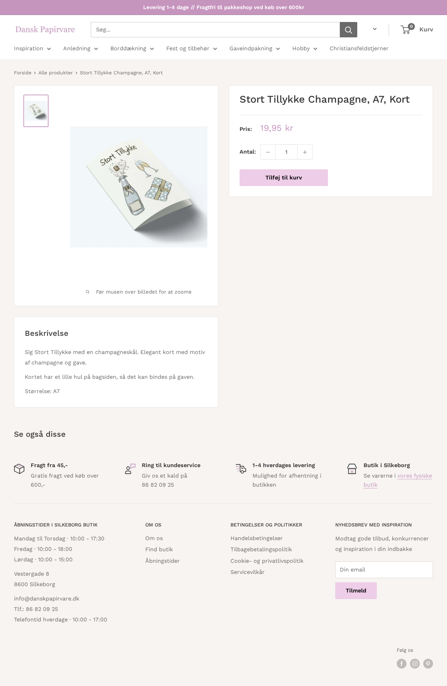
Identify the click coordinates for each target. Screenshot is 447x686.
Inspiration (28, 48)
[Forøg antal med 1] (305, 152)
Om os (154, 538)
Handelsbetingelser (256, 538)
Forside (22, 72)
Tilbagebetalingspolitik (261, 549)
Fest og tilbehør (188, 48)
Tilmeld (356, 590)
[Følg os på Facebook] (401, 664)
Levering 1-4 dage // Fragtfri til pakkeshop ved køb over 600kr (223, 7)
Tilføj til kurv (283, 178)
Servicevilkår (247, 572)
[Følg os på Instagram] (415, 664)
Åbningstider (162, 561)
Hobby (301, 48)
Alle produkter (55, 72)
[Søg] (348, 29)
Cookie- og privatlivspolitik (266, 561)
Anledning (76, 48)
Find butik (159, 549)
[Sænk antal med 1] (268, 152)
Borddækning (128, 48)
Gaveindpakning (250, 48)
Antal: (248, 152)
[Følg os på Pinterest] (428, 664)
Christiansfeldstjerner (359, 48)
